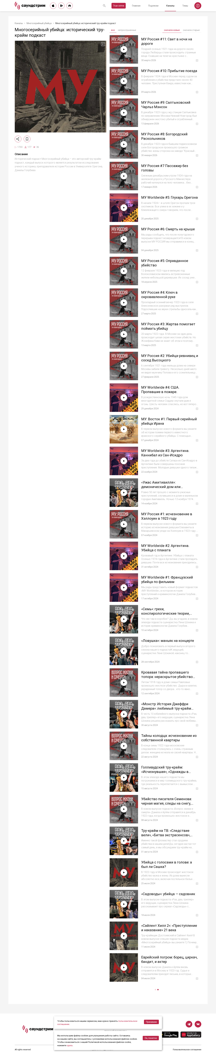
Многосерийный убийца (39, 23)
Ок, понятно (151, 1038)
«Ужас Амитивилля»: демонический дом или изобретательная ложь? (161, 486)
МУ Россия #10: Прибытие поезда (169, 71)
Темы (185, 5)
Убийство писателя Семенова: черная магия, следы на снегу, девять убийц (166, 803)
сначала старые (191, 30)
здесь (70, 1045)
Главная (136, 5)
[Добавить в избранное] (27, 139)
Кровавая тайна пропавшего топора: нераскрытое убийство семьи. (167, 676)
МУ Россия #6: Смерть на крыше (168, 229)
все (113, 30)
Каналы (170, 5)
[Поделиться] (18, 139)
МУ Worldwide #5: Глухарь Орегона (169, 197)
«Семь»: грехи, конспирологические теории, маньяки (165, 613)
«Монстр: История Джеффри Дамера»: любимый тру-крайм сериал (166, 708)
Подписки (153, 5)
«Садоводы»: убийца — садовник (168, 894)
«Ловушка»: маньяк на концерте (167, 641)
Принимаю (151, 1022)
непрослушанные (127, 30)
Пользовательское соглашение (187, 1050)
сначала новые (172, 30)
